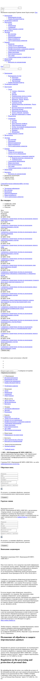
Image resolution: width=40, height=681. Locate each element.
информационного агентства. (10, 464)
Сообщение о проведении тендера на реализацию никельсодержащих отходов (16, 314)
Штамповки (16, 132)
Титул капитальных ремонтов (17, 40)
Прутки (14, 94)
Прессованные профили (19, 123)
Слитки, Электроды (18, 91)
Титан (10, 24)
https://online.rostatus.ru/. (8, 620)
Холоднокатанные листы (20, 97)
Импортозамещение (14, 37)
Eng (36, 12)
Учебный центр (17, 159)
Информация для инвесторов (13, 435)
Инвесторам (8, 59)
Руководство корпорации (12, 381)
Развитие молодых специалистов (22, 158)
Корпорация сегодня (14, 17)
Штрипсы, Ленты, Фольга (20, 99)
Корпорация (8, 15)
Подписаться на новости (8, 372)
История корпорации (11, 377)
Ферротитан (12, 25)
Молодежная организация (12, 430)
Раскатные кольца (17, 109)
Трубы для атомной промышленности (24, 127)
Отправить (4, 497)
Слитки (14, 120)
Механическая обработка (20, 111)
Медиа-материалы (10, 402)
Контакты (7, 60)
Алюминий (11, 27)
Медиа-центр (8, 30)
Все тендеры (12, 34)
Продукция (8, 22)
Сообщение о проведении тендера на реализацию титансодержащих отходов (16, 294)
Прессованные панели (19, 125)
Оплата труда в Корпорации (17, 47)
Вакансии (11, 44)
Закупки (7, 410)
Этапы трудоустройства (15, 45)
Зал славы (11, 55)
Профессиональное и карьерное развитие (21, 49)
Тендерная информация (13, 183)
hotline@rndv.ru (22, 517)
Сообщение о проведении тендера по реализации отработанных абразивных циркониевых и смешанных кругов (18, 273)
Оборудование (9, 395)
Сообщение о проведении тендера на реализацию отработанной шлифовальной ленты (16, 307)
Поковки (14, 130)
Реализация (11, 35)
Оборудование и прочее (15, 29)
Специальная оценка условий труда (19, 57)
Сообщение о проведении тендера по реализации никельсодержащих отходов (16, 226)
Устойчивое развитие (11, 20)
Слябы (14, 92)
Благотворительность (15, 54)
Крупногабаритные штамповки (22, 107)
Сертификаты (16, 79)
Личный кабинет (9, 446)
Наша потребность (14, 39)
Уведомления (16, 81)
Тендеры (7, 32)
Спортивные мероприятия (16, 50)
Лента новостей (9, 400)
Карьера (7, 42)
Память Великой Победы (16, 19)
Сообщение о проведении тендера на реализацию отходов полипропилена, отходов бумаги (19, 321)
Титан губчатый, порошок (20, 112)
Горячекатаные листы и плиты (21, 96)
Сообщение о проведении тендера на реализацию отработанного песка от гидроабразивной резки (16, 327)
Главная (3, 183)
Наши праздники (13, 52)
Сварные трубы (17, 102)
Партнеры (15, 77)
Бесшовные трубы (17, 101)
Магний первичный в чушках (21, 114)
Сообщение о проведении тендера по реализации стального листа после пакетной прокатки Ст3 (20, 281)
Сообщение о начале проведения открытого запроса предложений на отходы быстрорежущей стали (17, 301)
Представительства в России (13, 439)
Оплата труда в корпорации (13, 420)
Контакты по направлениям (17, 62)
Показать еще (5, 350)
